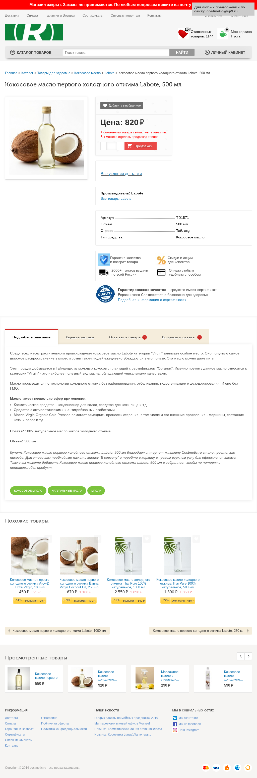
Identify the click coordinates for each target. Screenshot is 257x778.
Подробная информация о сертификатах (152, 300)
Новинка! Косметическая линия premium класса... (129, 729)
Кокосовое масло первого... (47, 676)
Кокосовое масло (87, 73)
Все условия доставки (121, 174)
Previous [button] (240, 656)
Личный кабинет (228, 52)
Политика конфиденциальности (64, 729)
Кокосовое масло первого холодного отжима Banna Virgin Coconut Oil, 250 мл (79, 583)
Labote (109, 73)
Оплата (32, 15)
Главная (11, 73)
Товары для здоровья (53, 73)
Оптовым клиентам (125, 15)
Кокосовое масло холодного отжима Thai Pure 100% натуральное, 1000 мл (128, 583)
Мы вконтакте (188, 718)
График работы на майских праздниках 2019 (126, 718)
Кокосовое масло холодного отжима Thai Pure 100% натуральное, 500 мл (178, 583)
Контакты (154, 15)
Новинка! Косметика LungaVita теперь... (122, 734)
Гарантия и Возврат (60, 15)
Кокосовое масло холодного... (107, 675)
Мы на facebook (189, 724)
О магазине (49, 718)
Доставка (12, 15)
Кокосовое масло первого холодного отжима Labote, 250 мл (198, 631)
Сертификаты (93, 15)
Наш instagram (188, 730)
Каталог (27, 73)
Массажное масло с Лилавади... (170, 675)
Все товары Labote (116, 198)
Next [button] (248, 656)
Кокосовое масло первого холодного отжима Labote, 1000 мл (59, 631)
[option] (34, 679)
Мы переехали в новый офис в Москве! (122, 723)
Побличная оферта (55, 723)
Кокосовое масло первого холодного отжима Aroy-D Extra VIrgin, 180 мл (29, 583)
